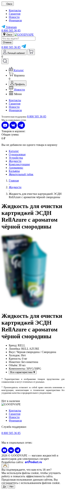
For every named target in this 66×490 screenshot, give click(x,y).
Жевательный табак (21, 174)
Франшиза (15, 20)
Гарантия (14, 13)
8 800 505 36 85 (11, 30)
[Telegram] (23, 47)
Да (4, 486)
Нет (12, 486)
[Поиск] (4, 61)
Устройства (16, 157)
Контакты (15, 10)
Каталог (14, 151)
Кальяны (14, 171)
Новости (14, 17)
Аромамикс (16, 167)
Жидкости (15, 161)
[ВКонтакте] (14, 127)
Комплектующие (19, 164)
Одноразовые (17, 154)
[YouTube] (5, 127)
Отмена (7, 42)
